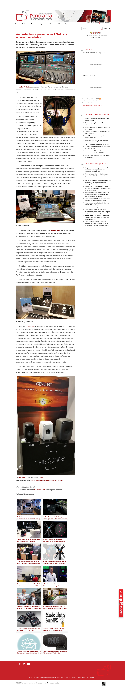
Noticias (25, 24)
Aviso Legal (60, 677)
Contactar (93, 677)
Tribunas (60, 24)
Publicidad (53, 677)
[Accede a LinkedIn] (120, 595)
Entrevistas (52, 24)
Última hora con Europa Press (95, 164)
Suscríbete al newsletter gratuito (92, 105)
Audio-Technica (51, 480)
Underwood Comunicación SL (48, 683)
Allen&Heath (55, 230)
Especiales (43, 24)
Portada (17, 23)
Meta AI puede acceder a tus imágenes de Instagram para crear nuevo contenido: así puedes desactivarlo (97, 217)
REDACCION (22, 477)
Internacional (105, 23)
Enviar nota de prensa (83, 677)
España (89, 23)
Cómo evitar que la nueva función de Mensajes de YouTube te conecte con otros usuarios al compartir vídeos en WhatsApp (97, 223)
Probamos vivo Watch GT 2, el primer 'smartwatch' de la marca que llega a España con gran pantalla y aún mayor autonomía (97, 211)
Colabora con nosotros (70, 677)
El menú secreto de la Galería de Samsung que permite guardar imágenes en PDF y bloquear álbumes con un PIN (97, 194)
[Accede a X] (120, 591)
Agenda (67, 24)
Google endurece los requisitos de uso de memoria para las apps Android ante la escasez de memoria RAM (96, 169)
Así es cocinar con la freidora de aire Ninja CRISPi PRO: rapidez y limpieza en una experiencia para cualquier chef (97, 205)
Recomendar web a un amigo (90, 103)
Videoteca (88, 50)
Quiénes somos (45, 677)
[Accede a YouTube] (120, 599)
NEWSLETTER (39, 490)
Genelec (60, 480)
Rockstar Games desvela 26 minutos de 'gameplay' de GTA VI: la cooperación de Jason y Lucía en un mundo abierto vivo (96, 176)
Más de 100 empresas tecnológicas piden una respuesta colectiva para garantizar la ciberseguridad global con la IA (98, 182)
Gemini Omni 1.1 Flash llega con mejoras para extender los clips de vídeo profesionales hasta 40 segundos (98, 188)
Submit (101, 28)
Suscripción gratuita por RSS (90, 99)
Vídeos (74, 24)
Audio (41, 477)
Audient (43, 480)
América (96, 23)
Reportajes (34, 24)
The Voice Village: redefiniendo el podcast (97, 144)
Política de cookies (34, 677)
